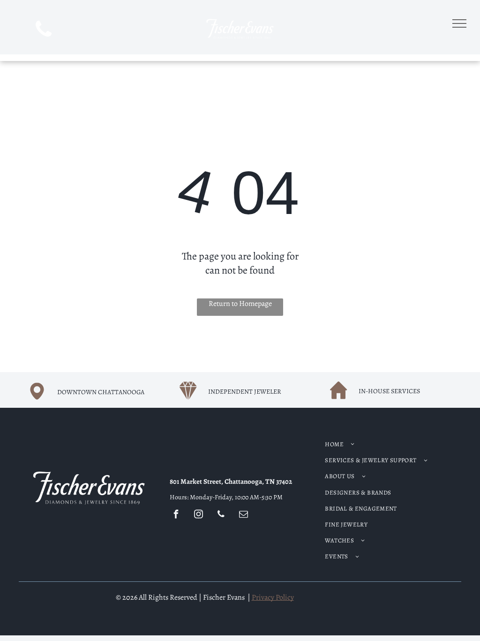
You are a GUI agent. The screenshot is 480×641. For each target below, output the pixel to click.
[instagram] (198, 515)
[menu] (459, 23)
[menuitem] (380, 444)
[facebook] (176, 515)
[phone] (44, 30)
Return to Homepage (240, 303)
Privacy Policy (273, 597)
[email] (243, 515)
